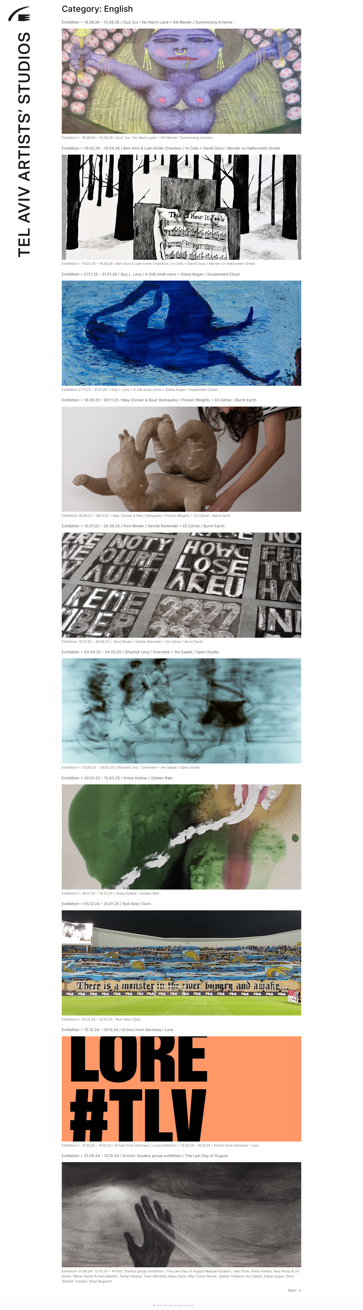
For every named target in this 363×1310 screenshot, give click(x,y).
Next (294, 1290)
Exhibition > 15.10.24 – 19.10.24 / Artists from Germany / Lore (117, 1030)
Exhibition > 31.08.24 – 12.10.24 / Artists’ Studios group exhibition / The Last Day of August (145, 1156)
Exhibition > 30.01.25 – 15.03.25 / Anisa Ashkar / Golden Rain (117, 778)
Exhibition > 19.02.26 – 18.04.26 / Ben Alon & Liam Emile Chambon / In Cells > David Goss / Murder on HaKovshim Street (171, 148)
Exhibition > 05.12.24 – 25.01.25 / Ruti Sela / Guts (106, 904)
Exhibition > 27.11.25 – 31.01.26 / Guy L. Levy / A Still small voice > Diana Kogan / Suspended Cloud (150, 274)
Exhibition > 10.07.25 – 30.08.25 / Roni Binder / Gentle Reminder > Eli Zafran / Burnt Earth (143, 526)
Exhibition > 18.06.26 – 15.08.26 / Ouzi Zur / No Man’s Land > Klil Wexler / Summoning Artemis (147, 22)
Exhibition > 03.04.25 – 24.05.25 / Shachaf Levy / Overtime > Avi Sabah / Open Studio (140, 652)
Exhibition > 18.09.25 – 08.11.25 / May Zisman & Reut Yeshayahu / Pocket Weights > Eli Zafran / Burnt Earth (159, 400)
